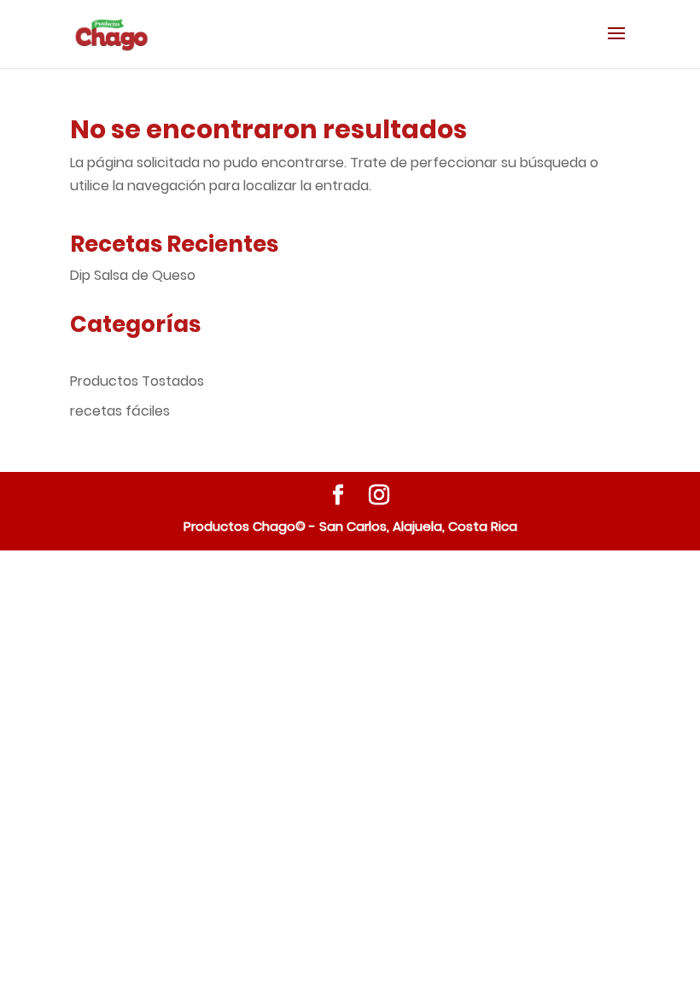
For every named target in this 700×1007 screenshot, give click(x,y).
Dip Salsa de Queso (132, 275)
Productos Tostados (137, 381)
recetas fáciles (120, 411)
